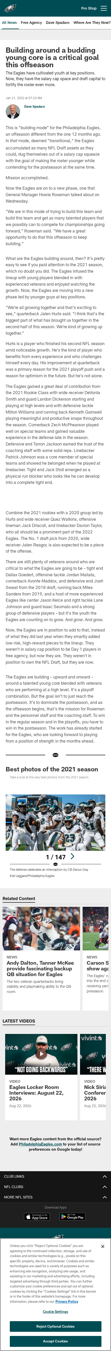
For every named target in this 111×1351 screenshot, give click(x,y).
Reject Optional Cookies (55, 1326)
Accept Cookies (55, 1341)
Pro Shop (89, 8)
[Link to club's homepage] (10, 6)
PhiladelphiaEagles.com (40, 1144)
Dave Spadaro (34, 106)
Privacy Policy (67, 1301)
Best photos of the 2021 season (52, 769)
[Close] (102, 1246)
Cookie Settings (55, 1311)
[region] (55, 1294)
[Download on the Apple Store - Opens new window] (37, 1217)
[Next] (72, 856)
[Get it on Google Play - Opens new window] (72, 1219)
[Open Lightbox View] (55, 836)
